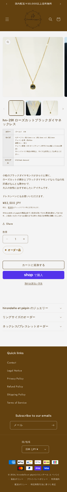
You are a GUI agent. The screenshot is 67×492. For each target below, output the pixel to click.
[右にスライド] (63, 109)
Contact (11, 362)
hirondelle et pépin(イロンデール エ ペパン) (38, 474)
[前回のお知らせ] (7, 4)
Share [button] (9, 224)
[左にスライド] (4, 109)
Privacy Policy (15, 378)
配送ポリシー (21, 484)
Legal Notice (14, 370)
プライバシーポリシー (37, 479)
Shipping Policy (16, 394)
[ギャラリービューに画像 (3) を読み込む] (50, 108)
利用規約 (55, 479)
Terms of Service (17, 402)
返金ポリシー (17, 479)
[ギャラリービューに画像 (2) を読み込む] (33, 108)
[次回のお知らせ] (60, 4)
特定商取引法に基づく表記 (43, 484)
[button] (7, 19)
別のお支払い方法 (34, 283)
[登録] (53, 425)
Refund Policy (15, 386)
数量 (5, 232)
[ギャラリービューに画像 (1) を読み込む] (16, 108)
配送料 (10, 207)
